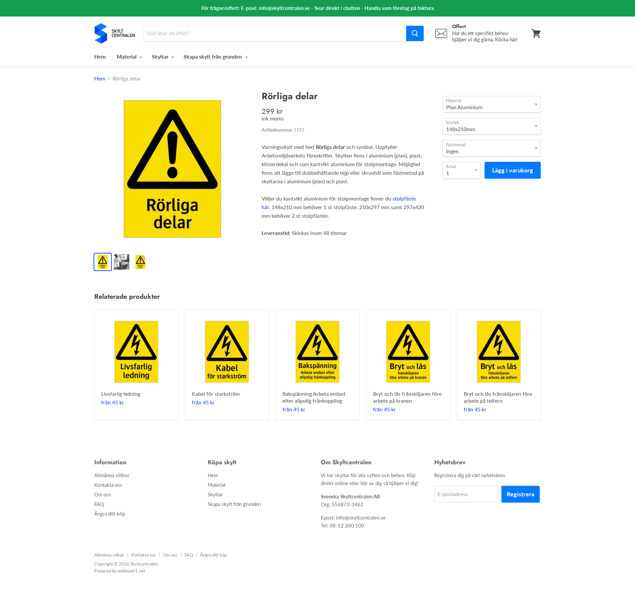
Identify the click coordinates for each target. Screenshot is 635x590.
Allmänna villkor (111, 475)
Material (127, 56)
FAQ (99, 504)
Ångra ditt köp (109, 514)
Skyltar (161, 56)
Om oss (102, 494)
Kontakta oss (108, 485)
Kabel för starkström (216, 393)
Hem (100, 56)
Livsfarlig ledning (120, 393)
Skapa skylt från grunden (213, 56)
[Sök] (415, 33)
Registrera (520, 494)
